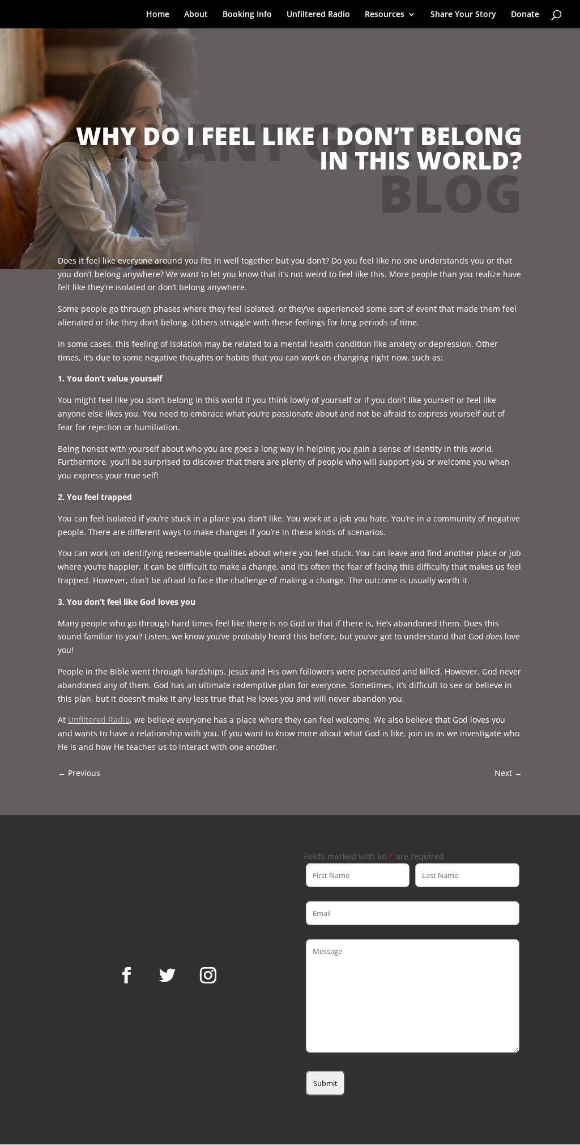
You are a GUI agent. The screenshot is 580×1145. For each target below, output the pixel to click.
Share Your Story (463, 14)
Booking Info (247, 14)
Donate (525, 14)
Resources (384, 14)
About (196, 14)
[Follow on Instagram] (208, 975)
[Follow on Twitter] (167, 975)
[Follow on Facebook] (126, 975)
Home (157, 14)
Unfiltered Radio (318, 14)
